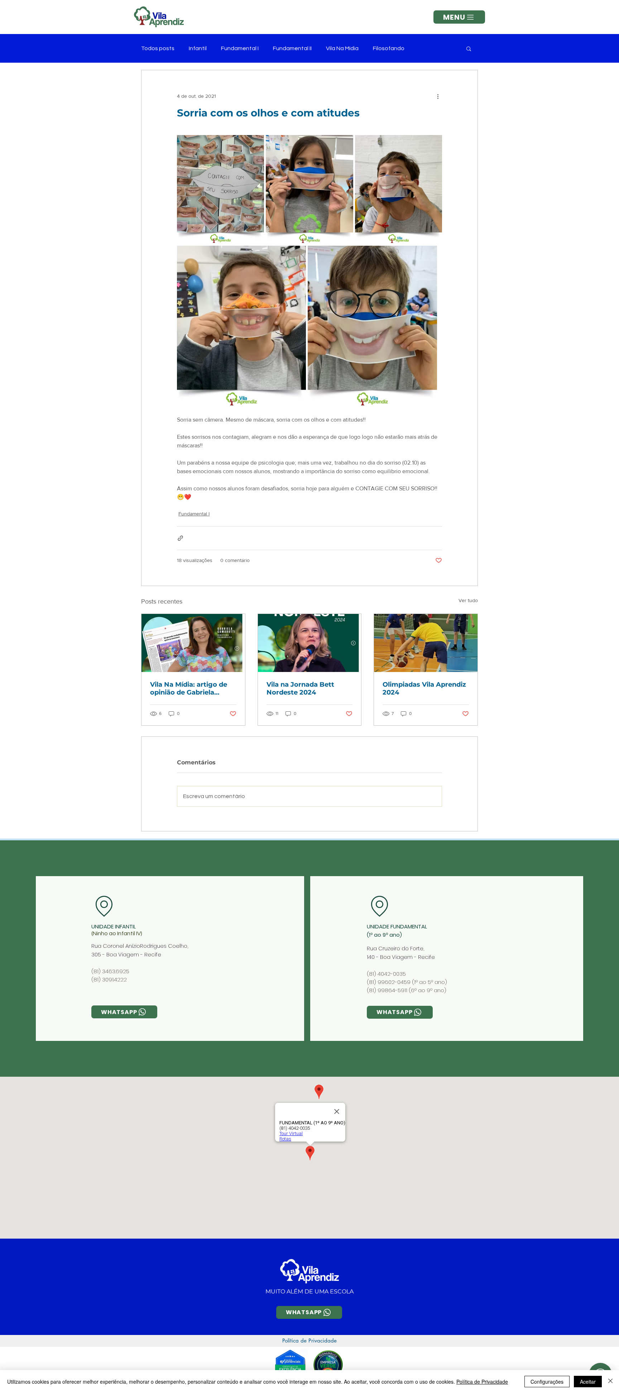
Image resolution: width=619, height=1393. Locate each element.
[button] (459, 17)
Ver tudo (468, 600)
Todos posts (157, 48)
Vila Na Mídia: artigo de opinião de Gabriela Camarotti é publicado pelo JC (188, 688)
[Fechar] (610, 1381)
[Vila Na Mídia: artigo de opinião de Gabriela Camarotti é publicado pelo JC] (193, 643)
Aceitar (588, 1381)
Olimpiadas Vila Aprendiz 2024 (424, 688)
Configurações (547, 1381)
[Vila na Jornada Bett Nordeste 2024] (309, 643)
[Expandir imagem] (220, 189)
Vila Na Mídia (342, 48)
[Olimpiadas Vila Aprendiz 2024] (426, 643)
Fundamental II (292, 48)
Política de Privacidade (482, 1381)
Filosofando (388, 48)
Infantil (198, 48)
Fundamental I (240, 48)
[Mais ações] (437, 96)
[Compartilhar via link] (180, 538)
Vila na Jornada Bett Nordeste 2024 (300, 688)
